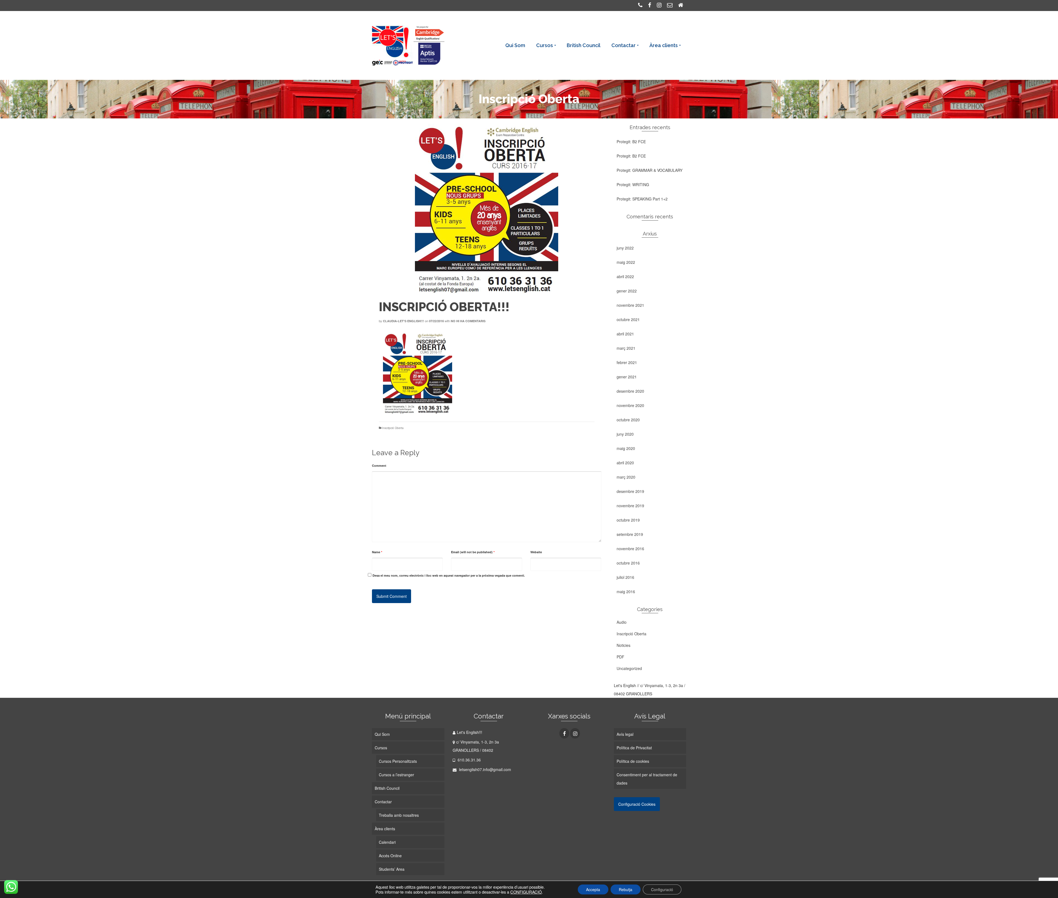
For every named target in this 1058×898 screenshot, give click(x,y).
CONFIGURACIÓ (526, 891)
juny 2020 (625, 434)
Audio (622, 622)
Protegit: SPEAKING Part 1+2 (642, 199)
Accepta (593, 889)
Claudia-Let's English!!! (403, 321)
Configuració (662, 889)
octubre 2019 (628, 520)
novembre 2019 (630, 505)
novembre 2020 (630, 405)
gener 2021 (627, 376)
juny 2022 (625, 248)
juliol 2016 (625, 577)
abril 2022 (625, 276)
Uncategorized (629, 668)
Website (536, 552)
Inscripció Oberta (393, 428)
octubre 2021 (628, 319)
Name (377, 552)
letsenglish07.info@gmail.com (484, 769)
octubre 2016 (628, 563)
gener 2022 (627, 291)
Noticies (623, 645)
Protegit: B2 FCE (631, 141)
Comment (379, 465)
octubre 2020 (628, 419)
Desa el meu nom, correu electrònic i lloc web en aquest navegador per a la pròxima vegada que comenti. (449, 575)
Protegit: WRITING (633, 184)
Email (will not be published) (473, 552)
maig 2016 (626, 591)
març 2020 (626, 477)
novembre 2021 (630, 305)
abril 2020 (625, 462)
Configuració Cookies (636, 804)
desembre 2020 (630, 391)
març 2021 (626, 348)
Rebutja (625, 889)
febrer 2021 (627, 362)
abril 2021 (625, 334)
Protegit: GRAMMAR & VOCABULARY (649, 170)
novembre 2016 (630, 548)
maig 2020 (626, 448)
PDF (620, 657)
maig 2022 (626, 262)
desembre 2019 (630, 491)
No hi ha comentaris (468, 321)
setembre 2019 (630, 534)
